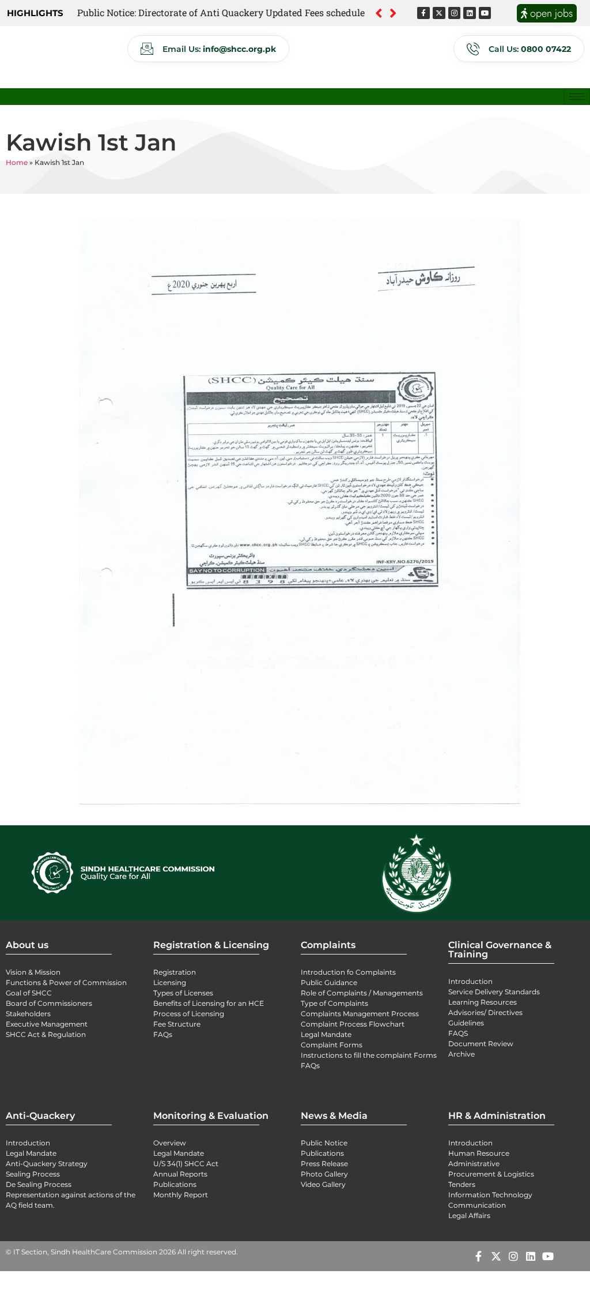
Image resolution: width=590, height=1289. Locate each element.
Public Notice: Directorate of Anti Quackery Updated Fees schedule (221, 12)
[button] (393, 13)
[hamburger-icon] (577, 96)
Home (17, 162)
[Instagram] (454, 13)
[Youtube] (485, 13)
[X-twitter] (439, 13)
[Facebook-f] (423, 13)
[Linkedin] (469, 13)
